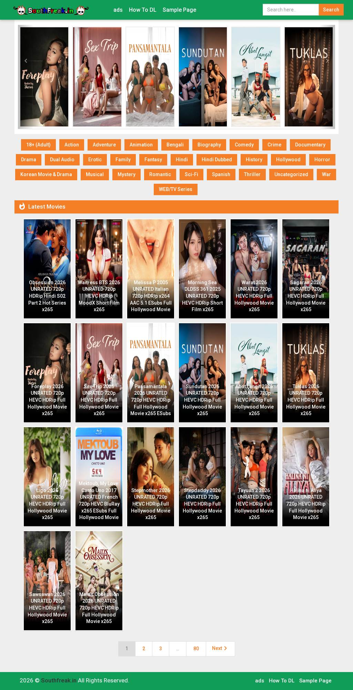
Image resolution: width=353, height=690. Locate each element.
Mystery (126, 174)
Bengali (175, 144)
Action (71, 144)
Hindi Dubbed (217, 159)
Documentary (310, 144)
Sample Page (179, 10)
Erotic (95, 159)
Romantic (160, 174)
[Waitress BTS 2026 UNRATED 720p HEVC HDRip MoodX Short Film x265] (105, 77)
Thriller (252, 174)
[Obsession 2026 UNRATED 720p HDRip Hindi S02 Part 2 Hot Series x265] (52, 77)
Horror (322, 159)
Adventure (104, 144)
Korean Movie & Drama (46, 174)
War (326, 174)
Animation (141, 144)
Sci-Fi (191, 174)
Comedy (244, 144)
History (254, 159)
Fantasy (153, 159)
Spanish (221, 174)
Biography (209, 144)
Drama (28, 159)
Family (123, 159)
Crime (274, 144)
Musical (95, 174)
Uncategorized (291, 174)
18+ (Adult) (38, 144)
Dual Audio (62, 159)
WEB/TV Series (175, 189)
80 (196, 648)
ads (118, 10)
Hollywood (288, 159)
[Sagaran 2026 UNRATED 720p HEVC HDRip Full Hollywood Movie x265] (316, 77)
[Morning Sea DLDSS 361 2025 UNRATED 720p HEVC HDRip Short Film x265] (210, 77)
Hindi (182, 159)
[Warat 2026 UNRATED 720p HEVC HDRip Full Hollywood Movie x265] (263, 77)
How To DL (143, 10)
